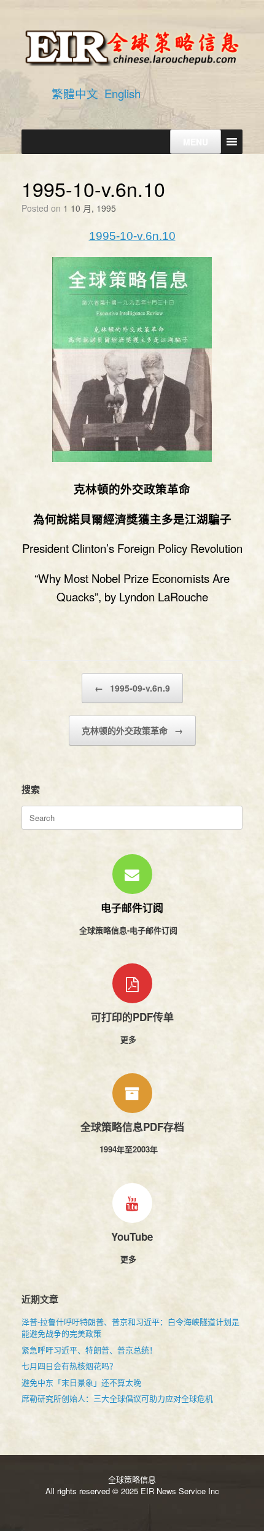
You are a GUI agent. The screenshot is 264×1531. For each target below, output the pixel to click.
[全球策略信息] (132, 47)
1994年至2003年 (129, 1149)
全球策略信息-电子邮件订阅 (129, 930)
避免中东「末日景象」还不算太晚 (81, 1382)
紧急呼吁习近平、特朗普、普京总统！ (89, 1350)
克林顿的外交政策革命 (132, 730)
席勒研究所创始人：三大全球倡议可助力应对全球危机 (117, 1398)
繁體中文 (75, 93)
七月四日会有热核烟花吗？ (69, 1365)
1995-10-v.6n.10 (132, 235)
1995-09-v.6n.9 (132, 688)
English (122, 93)
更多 (129, 1039)
